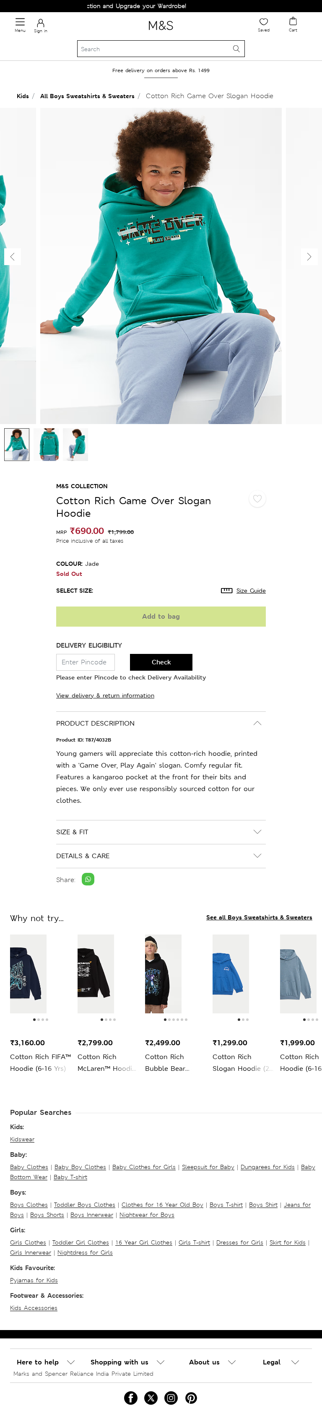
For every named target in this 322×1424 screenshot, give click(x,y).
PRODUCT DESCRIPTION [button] (95, 723)
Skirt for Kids (288, 1242)
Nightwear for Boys (146, 1214)
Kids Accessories (33, 1308)
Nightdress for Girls (85, 1252)
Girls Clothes (28, 1242)
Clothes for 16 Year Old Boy (162, 1204)
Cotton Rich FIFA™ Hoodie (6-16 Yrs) (40, 1062)
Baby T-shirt (70, 1177)
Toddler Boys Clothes (84, 1204)
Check (161, 662)
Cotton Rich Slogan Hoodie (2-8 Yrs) (242, 1063)
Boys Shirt (263, 1204)
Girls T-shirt (194, 1242)
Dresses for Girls (239, 1242)
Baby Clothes (29, 1167)
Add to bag (161, 616)
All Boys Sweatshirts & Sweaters (87, 96)
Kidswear (22, 1139)
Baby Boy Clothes (80, 1167)
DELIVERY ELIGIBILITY (89, 645)
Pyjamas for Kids (34, 1280)
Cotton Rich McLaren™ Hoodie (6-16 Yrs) (107, 1063)
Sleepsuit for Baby (208, 1167)
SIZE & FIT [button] (72, 832)
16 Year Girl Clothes (143, 1242)
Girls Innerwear (30, 1252)
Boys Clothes (29, 1204)
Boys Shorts (47, 1214)
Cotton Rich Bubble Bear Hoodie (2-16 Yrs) (173, 1063)
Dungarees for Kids (268, 1167)
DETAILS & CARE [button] (82, 855)
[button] (309, 256)
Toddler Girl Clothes (80, 1242)
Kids (23, 96)
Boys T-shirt (226, 1204)
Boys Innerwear (91, 1214)
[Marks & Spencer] (161, 31)
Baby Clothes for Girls (144, 1167)
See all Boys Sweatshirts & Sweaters (259, 917)
